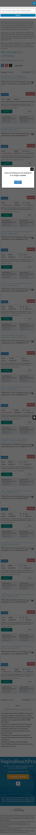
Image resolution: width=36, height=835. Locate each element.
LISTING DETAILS (6, 111)
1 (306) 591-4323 (23, 120)
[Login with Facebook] (2, 66)
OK (18, 182)
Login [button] (18, 65)
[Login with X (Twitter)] (10, 66)
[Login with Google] (6, 66)
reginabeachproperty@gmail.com (23, 801)
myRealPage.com (18, 810)
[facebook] (18, 784)
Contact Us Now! (18, 777)
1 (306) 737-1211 (6, 120)
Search (18, 15)
